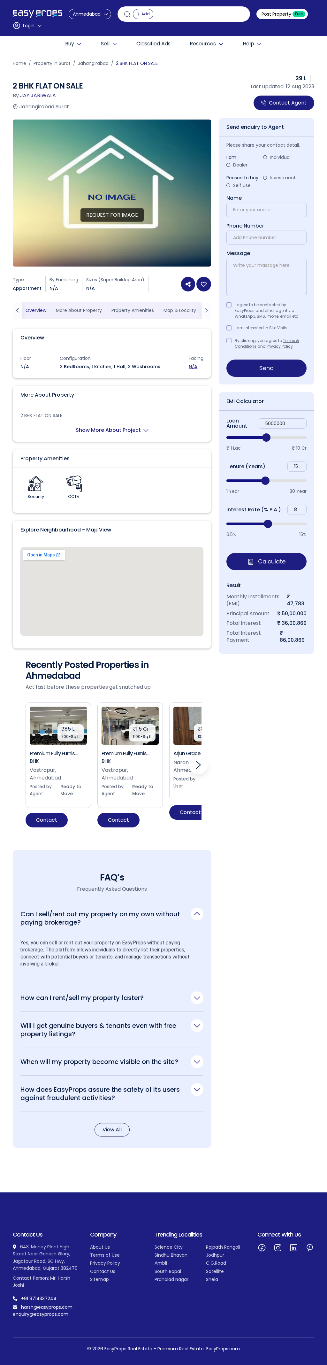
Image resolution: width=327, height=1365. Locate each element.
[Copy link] (188, 284)
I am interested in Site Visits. (261, 327)
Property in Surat (52, 63)
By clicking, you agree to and (267, 343)
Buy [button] (69, 43)
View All (112, 1129)
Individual (280, 157)
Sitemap (99, 1279)
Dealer (240, 165)
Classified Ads (153, 43)
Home (19, 63)
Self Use (242, 185)
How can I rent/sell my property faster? (82, 997)
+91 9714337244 (39, 1298)
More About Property (79, 310)
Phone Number (245, 225)
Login (28, 25)
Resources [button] (203, 43)
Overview (36, 310)
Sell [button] (105, 43)
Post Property (282, 14)
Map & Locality (180, 310)
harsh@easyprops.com (46, 1307)
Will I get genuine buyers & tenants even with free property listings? (98, 1029)
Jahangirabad (93, 63)
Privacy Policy (280, 346)
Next (198, 764)
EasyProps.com (223, 1349)
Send (266, 368)
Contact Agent (288, 102)
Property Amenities (132, 310)
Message (238, 253)
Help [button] (248, 43)
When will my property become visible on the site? (99, 1061)
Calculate (270, 561)
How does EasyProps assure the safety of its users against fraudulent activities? (100, 1093)
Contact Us (102, 1271)
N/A (193, 366)
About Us (100, 1247)
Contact (46, 820)
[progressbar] (266, 437)
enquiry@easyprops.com (40, 1314)
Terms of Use (105, 1255)
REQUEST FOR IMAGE (112, 215)
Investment (283, 178)
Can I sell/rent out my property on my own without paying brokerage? (100, 918)
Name (234, 198)
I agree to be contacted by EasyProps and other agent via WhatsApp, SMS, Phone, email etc (266, 310)
